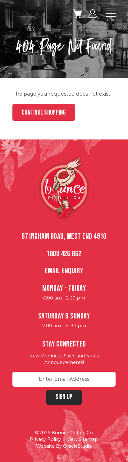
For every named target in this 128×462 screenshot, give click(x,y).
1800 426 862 (64, 254)
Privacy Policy (45, 439)
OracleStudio (77, 446)
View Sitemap (82, 439)
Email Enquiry (64, 271)
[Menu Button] (111, 13)
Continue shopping (44, 112)
